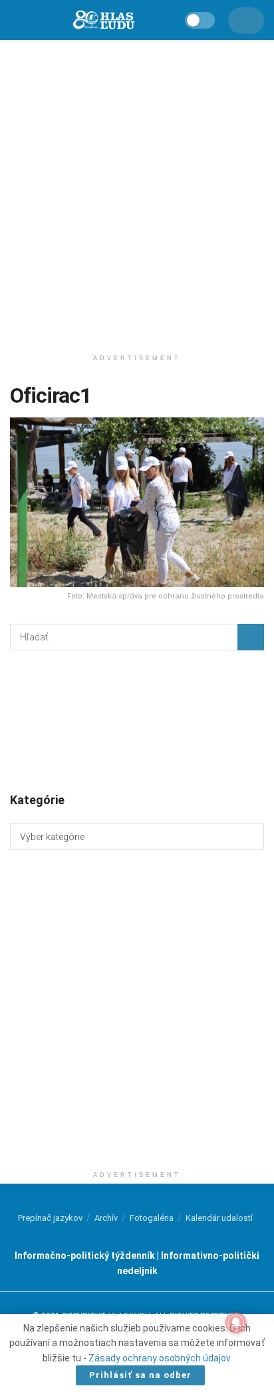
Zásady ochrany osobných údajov (159, 1358)
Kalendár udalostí (219, 1218)
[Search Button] (250, 637)
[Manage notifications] (236, 1322)
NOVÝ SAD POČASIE (137, 720)
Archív (106, 1218)
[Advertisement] (137, 190)
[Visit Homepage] (103, 20)
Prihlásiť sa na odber (140, 1375)
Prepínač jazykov (50, 1218)
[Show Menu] (15, 20)
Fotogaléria (152, 1218)
